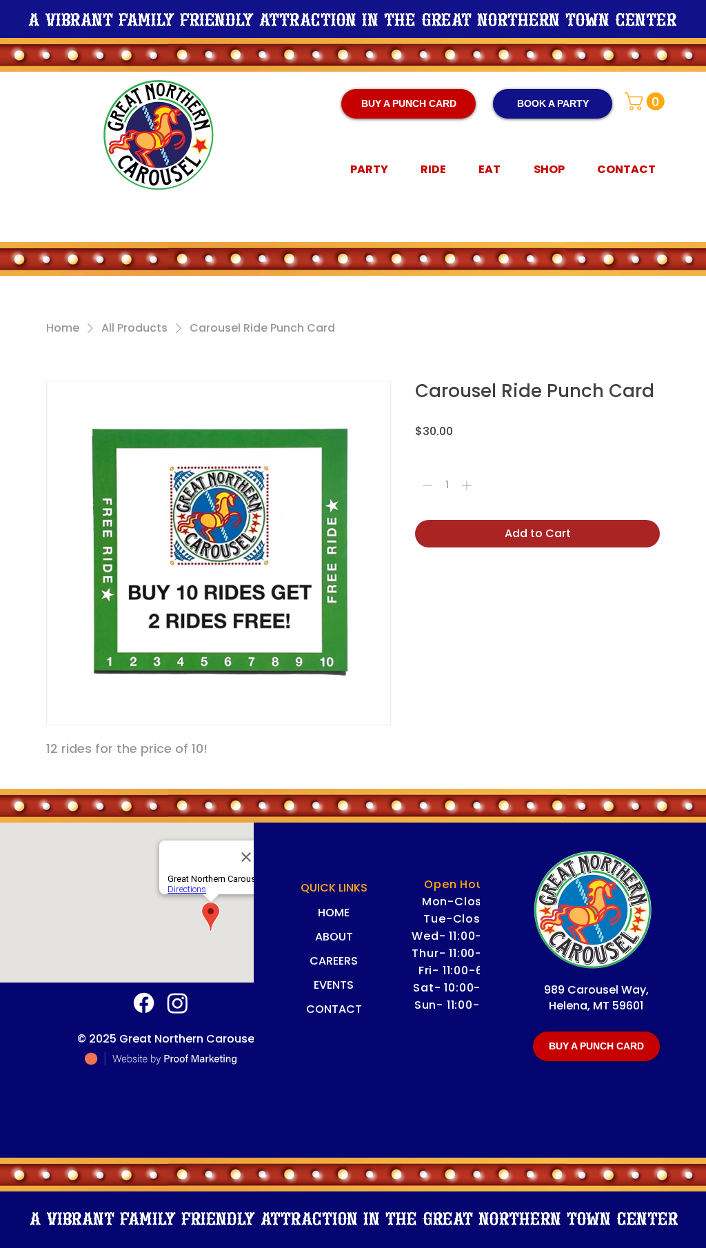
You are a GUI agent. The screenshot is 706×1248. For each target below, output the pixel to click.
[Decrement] (425, 485)
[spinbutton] (446, 485)
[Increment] (467, 485)
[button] (647, 101)
